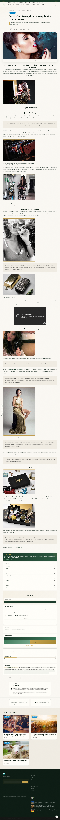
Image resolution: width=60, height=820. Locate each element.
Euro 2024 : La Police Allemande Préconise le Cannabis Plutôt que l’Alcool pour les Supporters (15, 735)
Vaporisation (43, 4)
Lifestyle (22, 4)
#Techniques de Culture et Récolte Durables (48, 667)
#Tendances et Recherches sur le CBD (32, 669)
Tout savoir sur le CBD (18, 547)
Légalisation (10, 6)
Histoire (38, 2)
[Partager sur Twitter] (2, 405)
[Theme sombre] (56, 816)
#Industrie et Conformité (43, 669)
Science (33, 2)
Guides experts (18, 6)
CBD (29, 2)
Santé (14, 2)
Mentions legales (28, 818)
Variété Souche (11, 4)
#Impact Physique (8, 671)
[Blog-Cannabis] (4, 4)
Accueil (9, 2)
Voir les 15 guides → (30, 645)
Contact (41, 818)
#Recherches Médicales (36, 667)
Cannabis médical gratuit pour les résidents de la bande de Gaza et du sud (44, 735)
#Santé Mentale (51, 669)
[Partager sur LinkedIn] (2, 410)
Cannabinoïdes (20, 2)
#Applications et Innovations (40, 671)
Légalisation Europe (34, 786)
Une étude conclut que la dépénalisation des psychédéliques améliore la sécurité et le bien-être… (26, 1)
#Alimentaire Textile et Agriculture (17, 671)
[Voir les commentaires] (2, 415)
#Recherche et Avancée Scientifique (10, 669)
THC (26, 2)
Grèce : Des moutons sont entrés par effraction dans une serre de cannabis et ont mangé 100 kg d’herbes (15, 762)
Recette (27, 4)
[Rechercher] (56, 4)
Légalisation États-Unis (35, 784)
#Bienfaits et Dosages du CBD (29, 671)
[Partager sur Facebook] (2, 407)
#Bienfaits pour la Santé (50, 671)
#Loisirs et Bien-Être (21, 669)
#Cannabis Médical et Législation (11, 667)
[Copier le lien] (2, 413)
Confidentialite (36, 818)
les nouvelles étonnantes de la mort (15, 369)
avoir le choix (24, 454)
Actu (32, 781)
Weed (38, 4)
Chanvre (17, 4)
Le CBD (11, 547)
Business (33, 4)
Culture (43, 2)
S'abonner (30, 601)
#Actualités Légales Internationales (24, 667)
